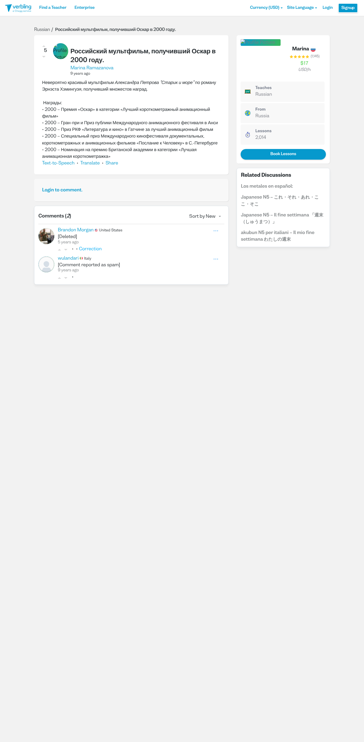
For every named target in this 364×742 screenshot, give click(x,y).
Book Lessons (283, 154)
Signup (348, 8)
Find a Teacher (52, 8)
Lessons (263, 131)
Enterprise (84, 8)
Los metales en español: (267, 186)
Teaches (263, 88)
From (260, 110)
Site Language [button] (300, 8)
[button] (266, 8)
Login (327, 8)
